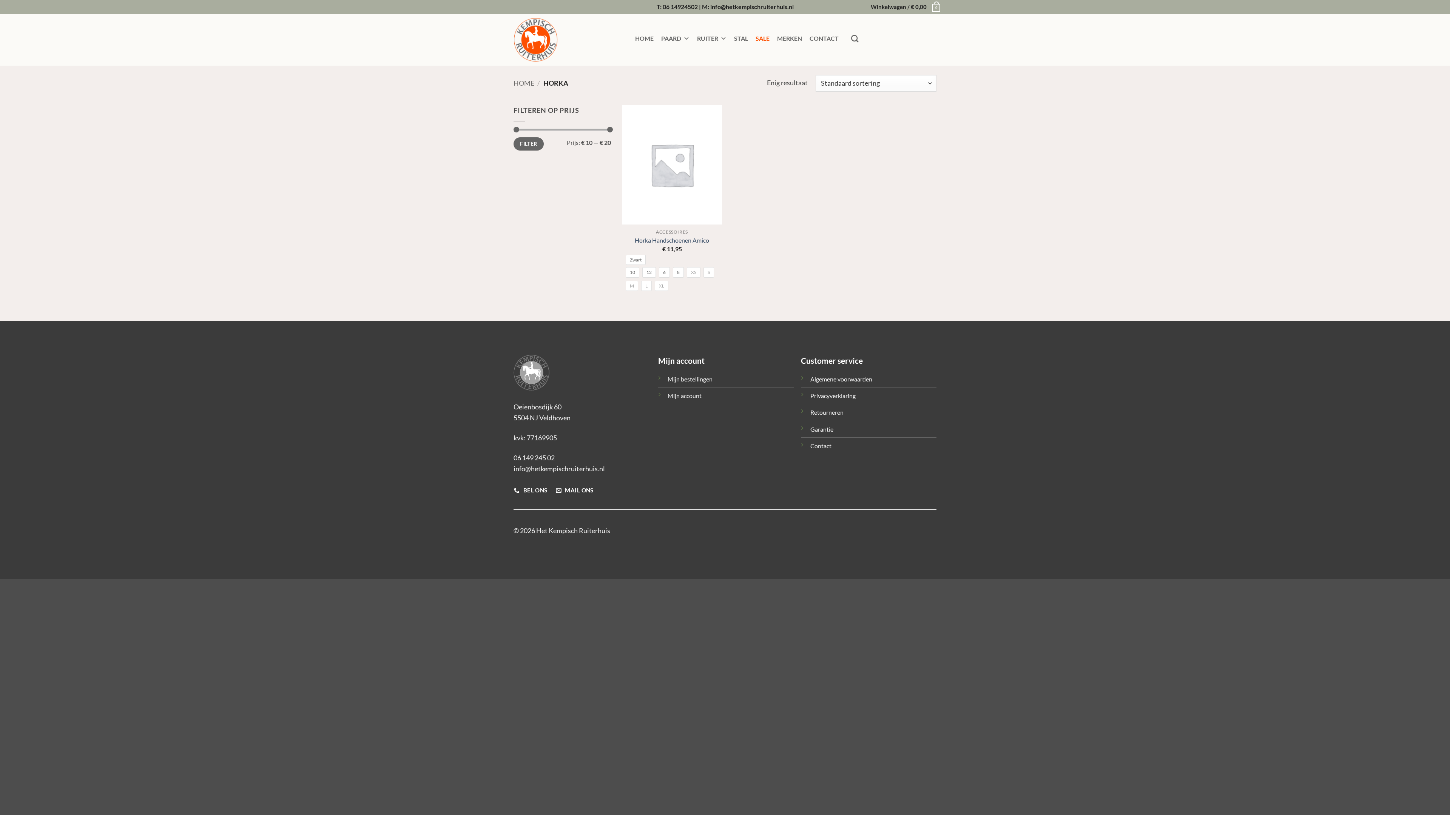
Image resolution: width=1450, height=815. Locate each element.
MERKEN (789, 38)
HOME (644, 38)
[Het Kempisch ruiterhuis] (551, 40)
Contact (820, 445)
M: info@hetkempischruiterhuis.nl (748, 6)
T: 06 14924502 (677, 6)
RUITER (707, 38)
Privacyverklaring (833, 395)
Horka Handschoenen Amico (672, 240)
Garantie (821, 429)
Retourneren (827, 412)
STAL (741, 38)
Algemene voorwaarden (841, 379)
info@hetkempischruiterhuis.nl (559, 468)
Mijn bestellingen (690, 379)
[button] (903, 7)
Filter (528, 144)
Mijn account (685, 395)
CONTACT (824, 38)
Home (524, 83)
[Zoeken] (855, 39)
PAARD (671, 38)
